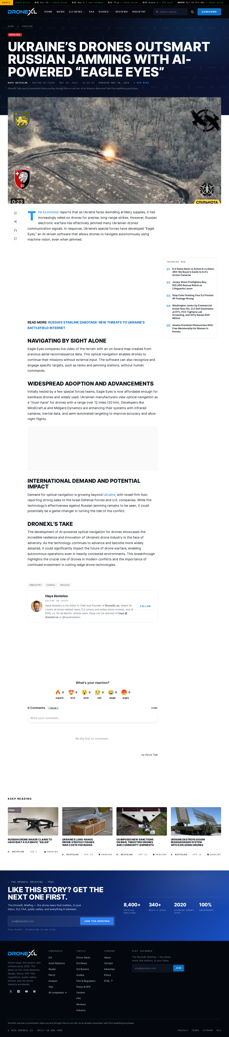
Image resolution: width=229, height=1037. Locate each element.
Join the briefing (97, 921)
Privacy (183, 1030)
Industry (139, 11)
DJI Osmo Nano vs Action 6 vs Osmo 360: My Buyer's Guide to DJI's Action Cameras (193, 272)
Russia (65, 585)
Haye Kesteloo (56, 596)
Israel (51, 585)
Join (178, 968)
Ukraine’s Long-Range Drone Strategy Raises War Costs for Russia (78, 842)
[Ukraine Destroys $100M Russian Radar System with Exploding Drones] (196, 821)
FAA (91, 11)
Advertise (109, 969)
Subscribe (209, 11)
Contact (108, 963)
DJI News (75, 11)
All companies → (57, 992)
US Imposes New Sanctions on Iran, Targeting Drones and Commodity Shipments (135, 842)
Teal (50, 986)
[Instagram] (34, 991)
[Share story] (15, 221)
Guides (104, 11)
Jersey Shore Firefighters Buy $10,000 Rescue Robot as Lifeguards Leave (189, 285)
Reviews (122, 11)
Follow (145, 606)
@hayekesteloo (71, 617)
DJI (50, 957)
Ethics (107, 975)
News (61, 11)
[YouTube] (26, 991)
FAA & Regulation (86, 980)
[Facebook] (18, 991)
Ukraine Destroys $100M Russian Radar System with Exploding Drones (188, 842)
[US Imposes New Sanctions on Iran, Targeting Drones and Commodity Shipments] (141, 821)
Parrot (51, 975)
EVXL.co (50, 613)
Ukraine (27, 26)
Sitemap (208, 1030)
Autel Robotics (56, 963)
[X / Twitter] (11, 991)
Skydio (52, 969)
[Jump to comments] (15, 238)
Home (48, 11)
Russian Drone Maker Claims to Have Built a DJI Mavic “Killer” (30, 841)
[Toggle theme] (192, 12)
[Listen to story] (15, 230)
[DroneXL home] (22, 12)
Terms (195, 1030)
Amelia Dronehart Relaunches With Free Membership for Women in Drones (192, 328)
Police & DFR (83, 986)
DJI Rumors (82, 969)
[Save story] (15, 213)
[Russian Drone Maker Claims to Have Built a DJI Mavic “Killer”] (33, 821)
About (107, 957)
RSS (219, 1030)
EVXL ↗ (108, 980)
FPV (78, 998)
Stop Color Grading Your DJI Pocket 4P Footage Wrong (192, 297)
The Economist (48, 212)
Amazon (52, 980)
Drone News (83, 957)
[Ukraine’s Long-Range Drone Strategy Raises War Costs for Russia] (87, 821)
